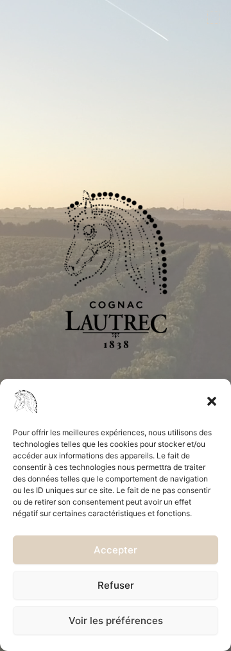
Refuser (116, 585)
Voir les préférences (116, 620)
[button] (211, 401)
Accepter (115, 550)
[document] (115, 325)
